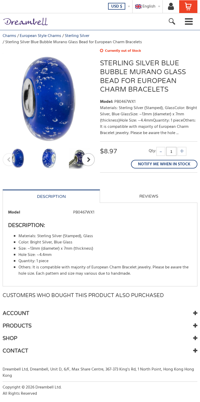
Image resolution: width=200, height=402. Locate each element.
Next (88, 159)
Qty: (152, 151)
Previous (9, 159)
